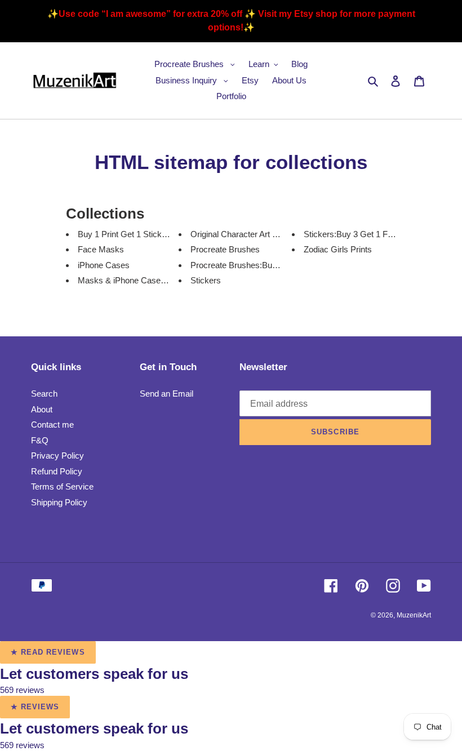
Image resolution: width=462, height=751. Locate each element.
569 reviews (22, 690)
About (41, 409)
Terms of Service (62, 486)
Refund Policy (56, 471)
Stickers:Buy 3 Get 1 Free (351, 234)
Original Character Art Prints (242, 234)
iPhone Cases (104, 265)
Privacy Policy (57, 455)
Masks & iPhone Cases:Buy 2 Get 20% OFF (160, 280)
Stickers (205, 280)
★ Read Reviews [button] (48, 652)
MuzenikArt (414, 615)
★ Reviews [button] (35, 707)
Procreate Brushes (225, 249)
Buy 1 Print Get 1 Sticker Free (133, 234)
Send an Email (166, 393)
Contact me (52, 424)
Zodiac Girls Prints (338, 249)
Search (44, 393)
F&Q (39, 440)
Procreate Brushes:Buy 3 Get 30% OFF (263, 265)
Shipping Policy (59, 502)
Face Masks (101, 249)
